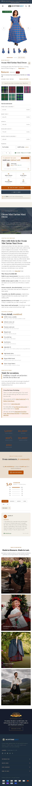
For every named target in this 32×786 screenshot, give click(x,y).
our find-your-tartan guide (20, 405)
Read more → (22, 67)
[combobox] (16, 82)
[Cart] (29, 5)
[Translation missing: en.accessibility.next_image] (28, 27)
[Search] (26, 5)
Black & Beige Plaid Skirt (13, 412)
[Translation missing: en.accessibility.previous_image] (3, 27)
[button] (12, 56)
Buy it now (17, 191)
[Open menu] (2, 5)
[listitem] (3, 50)
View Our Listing (16, 728)
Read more (4, 229)
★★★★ (19, 500)
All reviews (5, 500)
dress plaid (17, 270)
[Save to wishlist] (29, 62)
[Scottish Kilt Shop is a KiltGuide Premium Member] (16, 715)
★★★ (24, 500)
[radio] (4, 88)
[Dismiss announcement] (31, 1)
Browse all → (25, 78)
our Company (6, 767)
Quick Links (5, 763)
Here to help (5, 771)
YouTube (17, 407)
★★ (3, 503)
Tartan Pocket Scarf (21, 398)
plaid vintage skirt (15, 403)
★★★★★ (12, 500)
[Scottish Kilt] (16, 5)
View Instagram (17, 471)
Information (6, 759)
